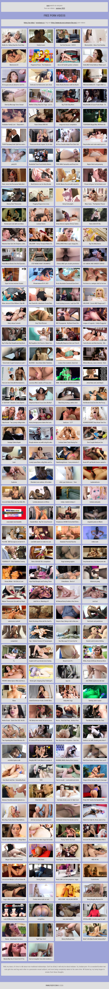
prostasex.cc (40, 23)
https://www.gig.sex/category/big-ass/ (64, 23)
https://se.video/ (29, 23)
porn (48, 6)
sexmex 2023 (60, 8)
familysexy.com (52, 985)
